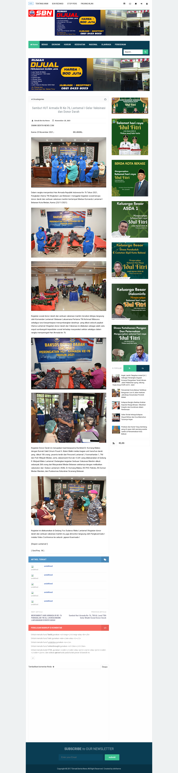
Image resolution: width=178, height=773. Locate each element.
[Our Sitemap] (124, 3)
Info (30, 3)
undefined (48, 566)
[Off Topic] (136, 3)
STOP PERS (72, 4)
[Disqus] (68, 704)
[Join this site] (141, 3)
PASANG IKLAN (87, 4)
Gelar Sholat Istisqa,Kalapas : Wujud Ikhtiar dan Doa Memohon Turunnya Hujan (133, 417)
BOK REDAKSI (57, 4)
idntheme (117, 769)
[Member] (147, 3)
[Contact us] (130, 3)
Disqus (105, 667)
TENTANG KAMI (41, 4)
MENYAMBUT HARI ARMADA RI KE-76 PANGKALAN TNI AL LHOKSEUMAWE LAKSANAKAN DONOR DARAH (46, 617)
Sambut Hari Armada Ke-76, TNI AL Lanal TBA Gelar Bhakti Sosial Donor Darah (87, 616)
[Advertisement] (130, 462)
